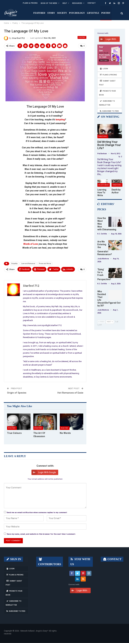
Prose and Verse (45, 263)
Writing (102, 136)
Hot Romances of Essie (70, 392)
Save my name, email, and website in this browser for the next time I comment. (41, 534)
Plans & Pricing (30, 3)
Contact (91, 3)
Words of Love (30, 244)
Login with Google (47, 472)
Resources (77, 3)
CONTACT (114, 559)
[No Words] (71, 422)
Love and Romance (28, 263)
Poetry (105, 13)
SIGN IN (15, 559)
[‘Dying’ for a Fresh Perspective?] (115, 273)
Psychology (77, 13)
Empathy (14, 263)
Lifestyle (93, 13)
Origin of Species (16, 392)
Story (51, 13)
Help (64, 3)
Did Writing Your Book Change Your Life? (109, 145)
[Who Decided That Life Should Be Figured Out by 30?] (115, 295)
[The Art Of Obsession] (45, 422)
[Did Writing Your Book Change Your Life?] (109, 131)
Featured (39, 13)
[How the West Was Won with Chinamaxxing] (115, 222)
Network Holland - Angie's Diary (33, 631)
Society (62, 13)
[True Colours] (19, 422)
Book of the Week (49, 3)
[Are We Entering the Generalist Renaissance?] (115, 245)
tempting (60, 119)
